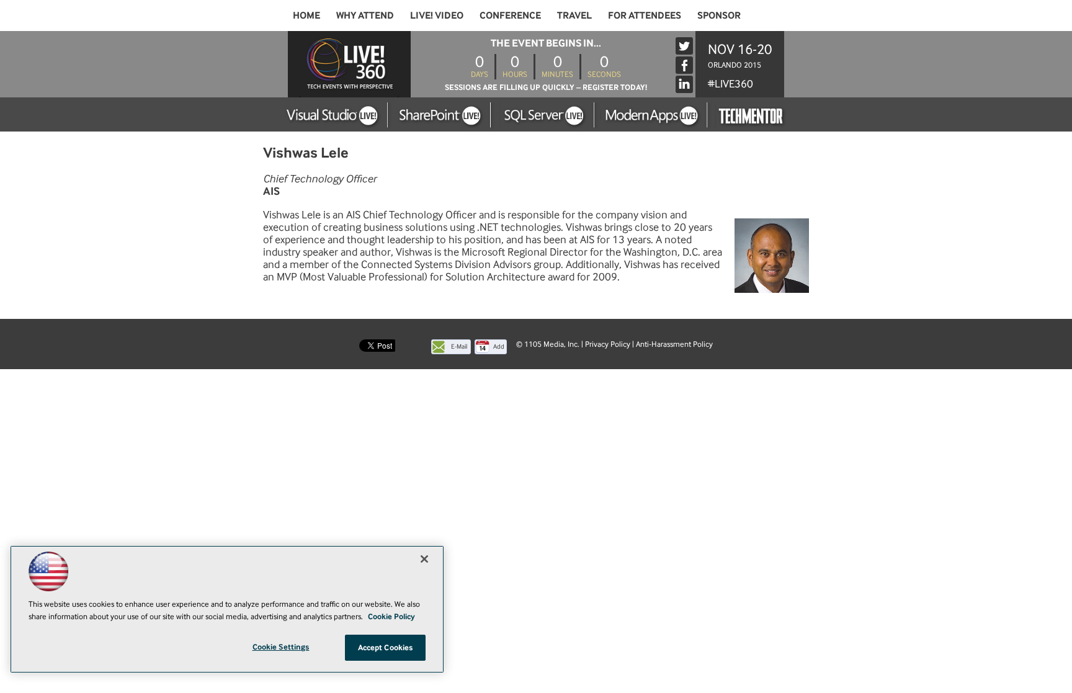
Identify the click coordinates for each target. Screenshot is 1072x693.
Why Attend (365, 15)
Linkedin (684, 84)
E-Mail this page (459, 348)
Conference (510, 15)
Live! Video (436, 15)
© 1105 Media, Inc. (547, 344)
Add (498, 346)
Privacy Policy (607, 344)
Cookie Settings (281, 646)
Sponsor (719, 15)
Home (306, 15)
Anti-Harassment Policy (674, 344)
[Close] (424, 559)
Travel (574, 15)
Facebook (684, 65)
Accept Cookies (385, 647)
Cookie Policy (391, 616)
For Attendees (644, 15)
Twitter (684, 46)
